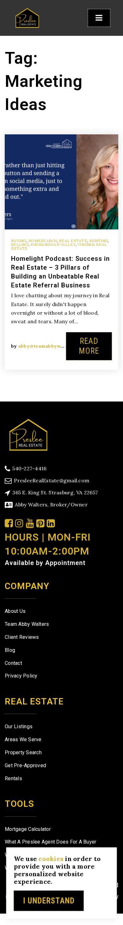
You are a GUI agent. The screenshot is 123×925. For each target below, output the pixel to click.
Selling (20, 244)
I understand (49, 900)
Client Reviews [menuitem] (22, 637)
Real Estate (73, 240)
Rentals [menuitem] (13, 778)
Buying (18, 240)
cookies (50, 859)
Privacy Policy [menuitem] (21, 676)
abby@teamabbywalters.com (52, 346)
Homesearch (42, 240)
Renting (98, 240)
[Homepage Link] (27, 17)
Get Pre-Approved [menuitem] (25, 765)
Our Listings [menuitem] (18, 726)
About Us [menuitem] (15, 611)
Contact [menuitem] (13, 663)
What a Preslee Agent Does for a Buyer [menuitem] (50, 842)
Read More (89, 346)
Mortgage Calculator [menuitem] (28, 829)
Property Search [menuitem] (23, 752)
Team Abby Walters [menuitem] (27, 624)
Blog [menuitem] (10, 650)
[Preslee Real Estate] (28, 434)
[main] (61, 200)
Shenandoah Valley (53, 244)
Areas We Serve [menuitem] (23, 739)
